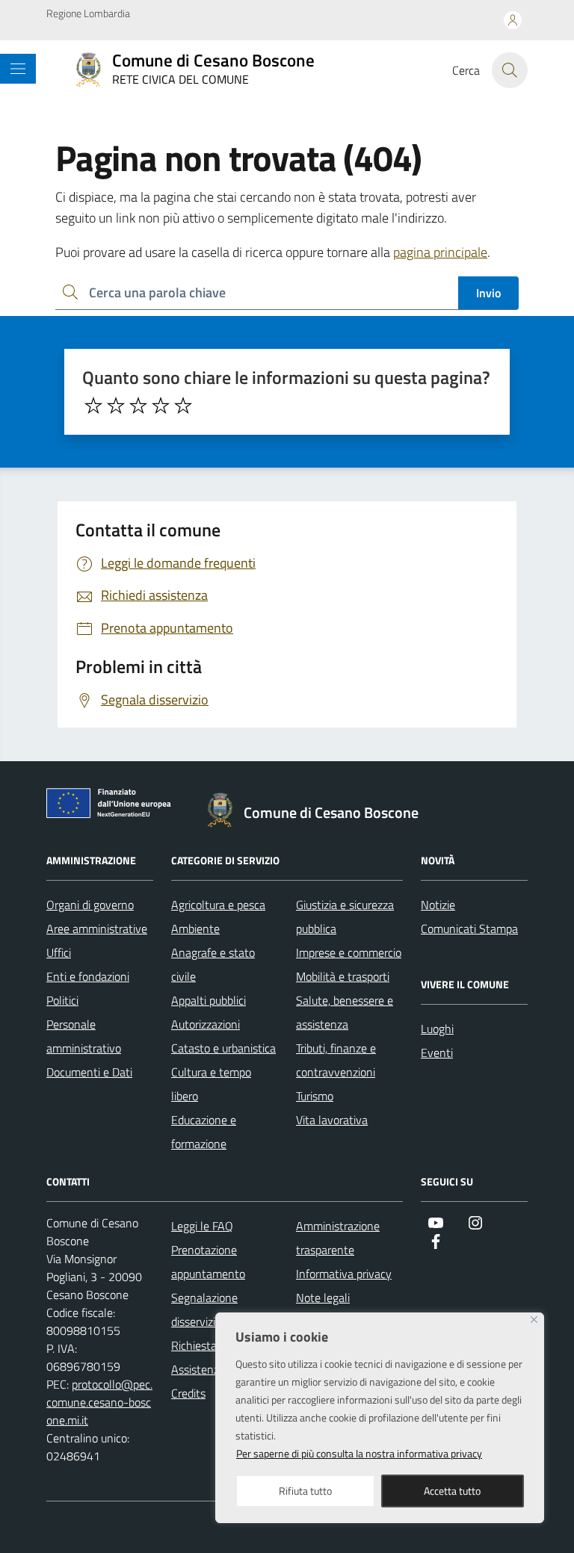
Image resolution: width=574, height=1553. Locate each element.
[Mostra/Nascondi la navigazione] (18, 69)
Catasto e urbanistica (223, 1048)
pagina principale (440, 252)
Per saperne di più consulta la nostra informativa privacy (359, 1453)
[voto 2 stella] (116, 405)
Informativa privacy (344, 1274)
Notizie (438, 905)
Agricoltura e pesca (218, 905)
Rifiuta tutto (305, 1490)
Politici (62, 1000)
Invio (488, 293)
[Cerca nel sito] (510, 70)
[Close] (534, 1319)
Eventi (437, 1052)
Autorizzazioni (205, 1024)
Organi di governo (90, 905)
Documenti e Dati (89, 1072)
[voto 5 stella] (183, 405)
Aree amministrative (96, 928)
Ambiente (195, 928)
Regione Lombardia (88, 13)
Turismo (314, 1096)
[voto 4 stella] (160, 405)
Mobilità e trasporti (342, 976)
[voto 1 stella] (93, 405)
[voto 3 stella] (138, 405)
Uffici (58, 952)
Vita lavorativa (332, 1120)
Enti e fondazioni (87, 976)
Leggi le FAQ (202, 1226)
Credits (188, 1393)
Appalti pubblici (208, 1000)
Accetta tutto (452, 1490)
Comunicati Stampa (469, 928)
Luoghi (437, 1029)
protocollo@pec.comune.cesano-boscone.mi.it (99, 1402)
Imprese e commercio (348, 952)
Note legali (323, 1297)
